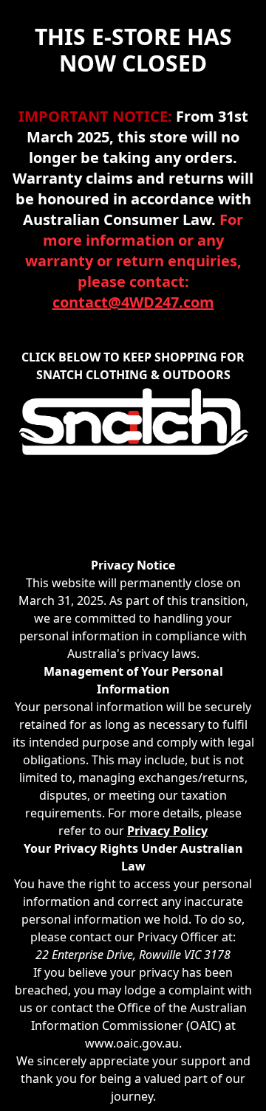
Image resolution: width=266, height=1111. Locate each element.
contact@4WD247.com (133, 302)
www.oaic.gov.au (132, 1043)
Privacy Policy (167, 831)
